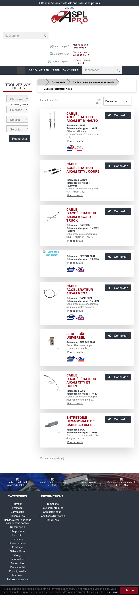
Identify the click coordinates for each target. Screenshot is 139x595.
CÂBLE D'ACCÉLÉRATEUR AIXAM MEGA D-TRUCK (81, 214)
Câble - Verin (17, 551)
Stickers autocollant (17, 579)
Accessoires (17, 563)
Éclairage (17, 547)
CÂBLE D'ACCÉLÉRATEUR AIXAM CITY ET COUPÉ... (81, 380)
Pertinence (117, 101)
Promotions (52, 504)
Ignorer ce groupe (18, 104)
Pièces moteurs (17, 543)
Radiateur (17, 539)
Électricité (17, 535)
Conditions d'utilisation (52, 516)
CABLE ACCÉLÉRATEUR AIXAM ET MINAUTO (82, 117)
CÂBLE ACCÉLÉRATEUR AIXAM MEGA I (79, 290)
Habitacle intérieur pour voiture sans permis (17, 521)
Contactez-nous (52, 511)
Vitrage (17, 555)
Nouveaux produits (52, 508)
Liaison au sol (17, 516)
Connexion (121, 115)
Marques (17, 575)
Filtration (17, 504)
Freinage (17, 508)
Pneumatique (17, 559)
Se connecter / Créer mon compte (53, 70)
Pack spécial (17, 567)
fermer (130, 590)
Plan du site (52, 520)
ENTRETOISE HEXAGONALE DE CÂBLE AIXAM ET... (81, 421)
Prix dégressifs (17, 571)
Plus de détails (75, 141)
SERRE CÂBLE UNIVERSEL (78, 335)
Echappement (17, 531)
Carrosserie (17, 511)
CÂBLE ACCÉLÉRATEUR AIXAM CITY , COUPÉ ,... (83, 169)
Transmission (17, 527)
